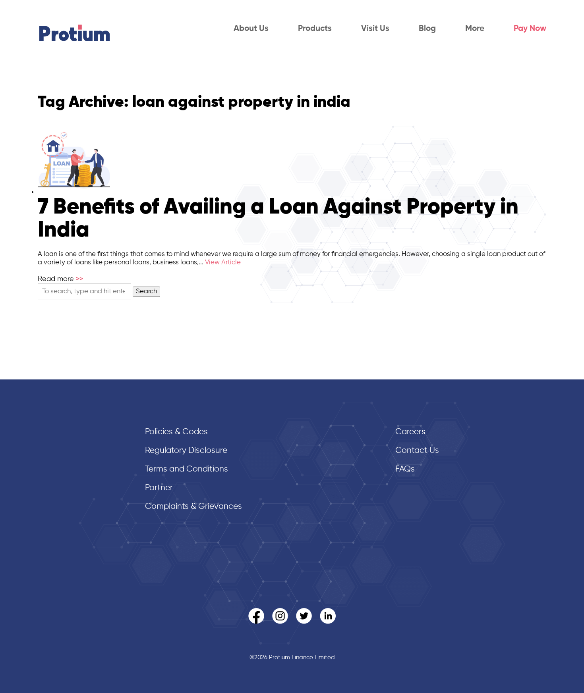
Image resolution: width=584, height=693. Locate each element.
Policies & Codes (176, 432)
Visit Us (375, 29)
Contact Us (417, 451)
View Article (223, 262)
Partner (159, 488)
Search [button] (146, 291)
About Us (251, 29)
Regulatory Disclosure (186, 451)
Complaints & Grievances (193, 506)
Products (315, 29)
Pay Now (530, 29)
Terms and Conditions (186, 469)
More (474, 29)
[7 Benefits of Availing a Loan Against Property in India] (74, 192)
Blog (427, 29)
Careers (410, 432)
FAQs (405, 469)
